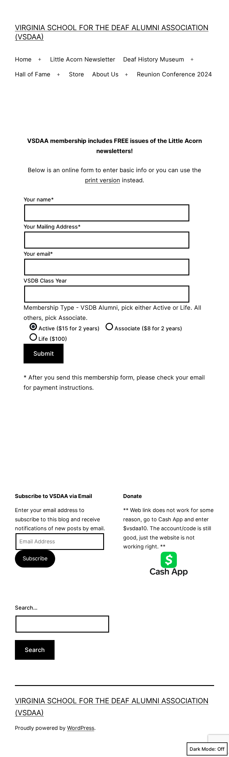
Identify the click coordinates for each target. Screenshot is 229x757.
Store (76, 74)
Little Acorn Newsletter (82, 59)
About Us (105, 74)
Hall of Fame (32, 74)
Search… (26, 608)
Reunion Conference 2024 (174, 74)
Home (23, 59)
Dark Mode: (203, 749)
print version (102, 180)
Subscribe (35, 558)
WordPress (80, 728)
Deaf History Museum (153, 59)
